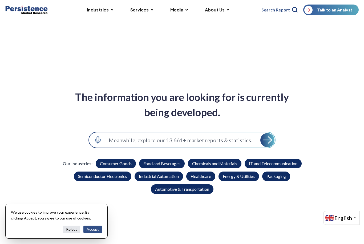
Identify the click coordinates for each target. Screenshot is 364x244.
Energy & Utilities (239, 176)
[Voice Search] (98, 140)
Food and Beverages (161, 163)
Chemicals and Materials (214, 163)
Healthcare (201, 176)
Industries (98, 10)
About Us (215, 10)
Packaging (276, 176)
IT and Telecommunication (273, 163)
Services (139, 10)
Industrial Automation (159, 176)
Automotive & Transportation (182, 189)
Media (176, 10)
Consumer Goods (116, 163)
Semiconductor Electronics (102, 176)
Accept (93, 229)
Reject (71, 229)
